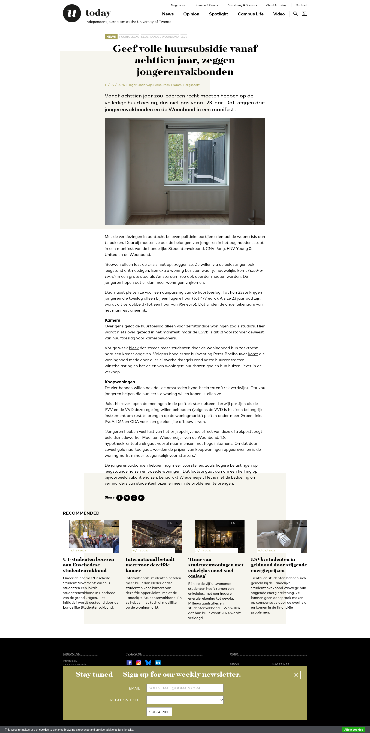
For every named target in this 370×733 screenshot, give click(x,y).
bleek (134, 347)
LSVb (184, 36)
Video (279, 13)
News (168, 13)
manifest (125, 248)
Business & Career (206, 5)
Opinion (191, 13)
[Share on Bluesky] (127, 498)
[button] (296, 675)
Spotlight (218, 13)
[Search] (304, 13)
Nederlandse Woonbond (160, 36)
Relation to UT (125, 700)
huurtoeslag (129, 36)
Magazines (178, 5)
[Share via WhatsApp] (134, 498)
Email (134, 688)
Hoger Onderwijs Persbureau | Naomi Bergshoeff (164, 85)
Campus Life (251, 13)
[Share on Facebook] (119, 498)
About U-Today (276, 5)
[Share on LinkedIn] (141, 498)
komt (253, 353)
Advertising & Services (242, 5)
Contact (301, 5)
